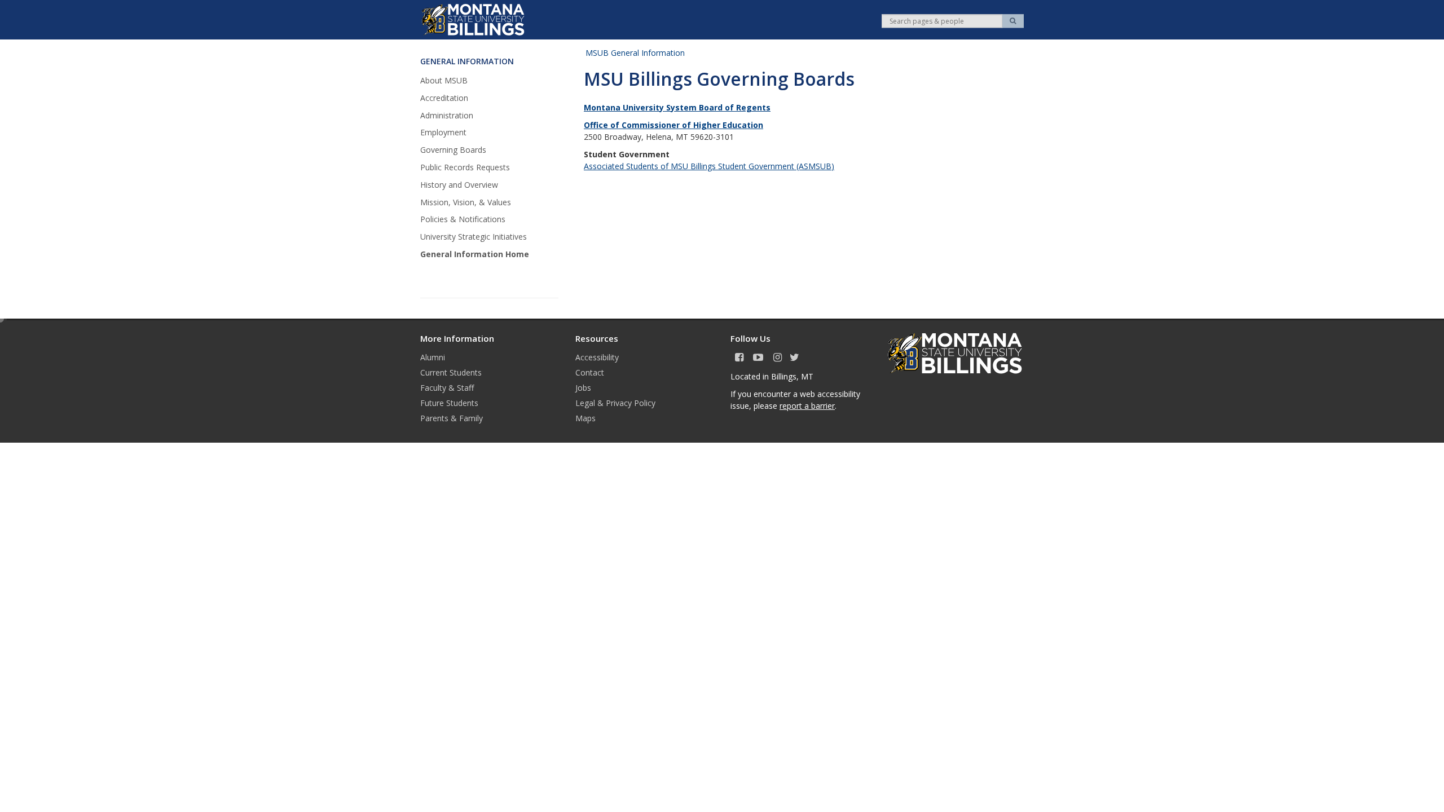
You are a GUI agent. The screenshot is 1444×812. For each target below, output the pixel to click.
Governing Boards (453, 149)
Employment (443, 132)
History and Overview (459, 184)
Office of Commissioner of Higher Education (673, 125)
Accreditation (444, 97)
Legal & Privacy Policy (615, 403)
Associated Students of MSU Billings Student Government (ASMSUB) (709, 166)
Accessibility (597, 357)
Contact (589, 372)
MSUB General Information (635, 52)
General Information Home (474, 254)
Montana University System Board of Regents (677, 107)
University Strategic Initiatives (473, 236)
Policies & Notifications (462, 219)
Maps (585, 418)
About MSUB (444, 80)
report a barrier (807, 405)
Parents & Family (451, 418)
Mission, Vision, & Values (465, 202)
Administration (446, 115)
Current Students (451, 372)
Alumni (432, 357)
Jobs (583, 387)
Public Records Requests (465, 167)
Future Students (449, 403)
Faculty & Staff (447, 387)
